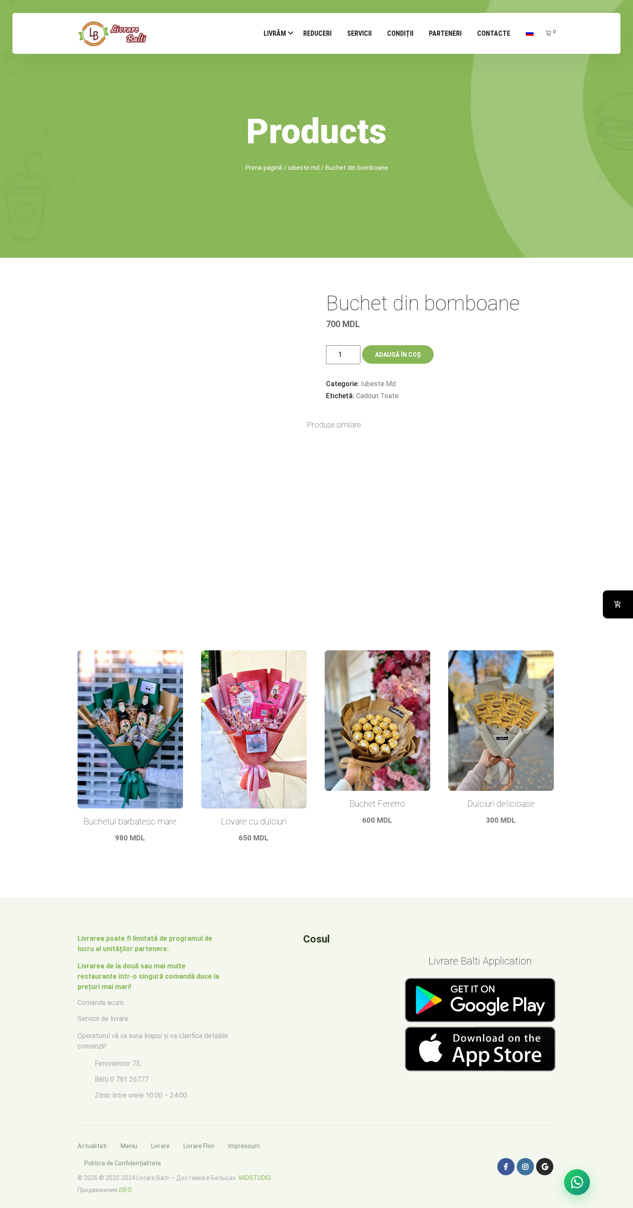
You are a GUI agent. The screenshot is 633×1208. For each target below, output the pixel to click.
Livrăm (275, 33)
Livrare (160, 1145)
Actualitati (92, 1145)
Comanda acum (101, 1003)
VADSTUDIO (254, 1177)
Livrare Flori (198, 1145)
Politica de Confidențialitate (122, 1163)
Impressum (244, 1145)
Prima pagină (263, 168)
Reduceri (317, 33)
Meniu (129, 1145)
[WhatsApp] (577, 1182)
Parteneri (445, 33)
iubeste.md (304, 168)
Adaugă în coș (398, 354)
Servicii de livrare (103, 1018)
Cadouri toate (377, 396)
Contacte (493, 33)
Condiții (400, 33)
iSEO (125, 1189)
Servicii (359, 33)
